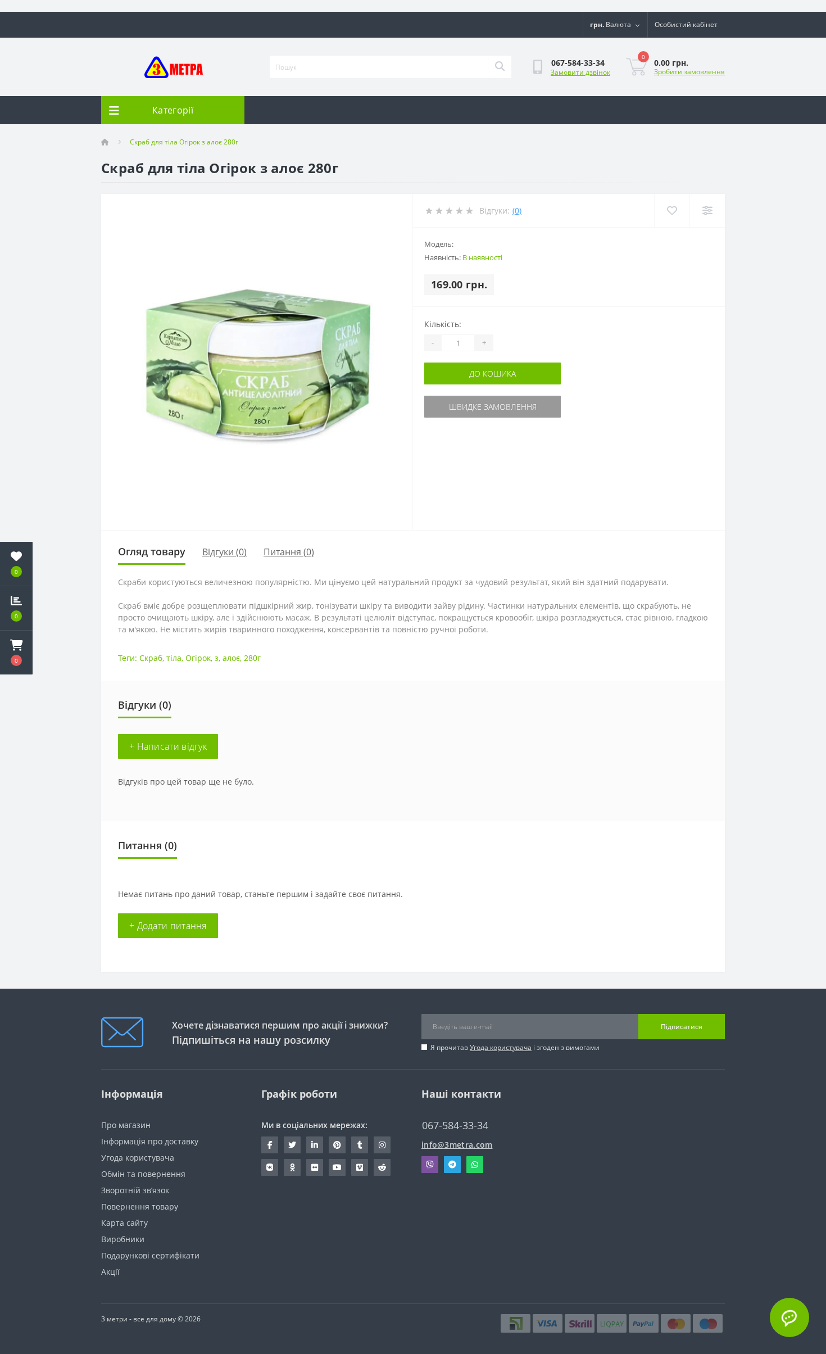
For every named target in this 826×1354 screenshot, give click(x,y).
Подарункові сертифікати (150, 1255)
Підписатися (681, 1026)
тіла (173, 658)
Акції (110, 1271)
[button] (16, 652)
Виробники (122, 1239)
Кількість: (442, 324)
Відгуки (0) (224, 552)
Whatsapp (474, 1164)
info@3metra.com (457, 1144)
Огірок (198, 658)
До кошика (492, 373)
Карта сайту (124, 1222)
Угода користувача (501, 1047)
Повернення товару (139, 1206)
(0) (516, 210)
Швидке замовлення (493, 406)
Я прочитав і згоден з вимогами (515, 1047)
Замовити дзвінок (580, 72)
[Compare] (707, 210)
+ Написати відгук (168, 746)
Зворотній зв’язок (135, 1190)
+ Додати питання (168, 926)
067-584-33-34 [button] (455, 1125)
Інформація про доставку (149, 1141)
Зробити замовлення (689, 71)
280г (252, 658)
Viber (429, 1164)
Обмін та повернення (143, 1174)
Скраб (150, 658)
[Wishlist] (671, 210)
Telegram (452, 1164)
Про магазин (126, 1125)
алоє (231, 658)
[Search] (499, 67)
